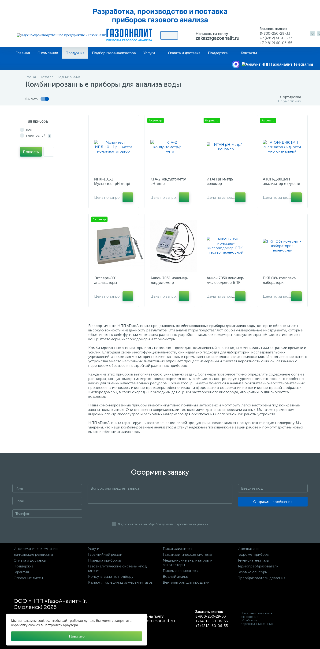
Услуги (149, 53)
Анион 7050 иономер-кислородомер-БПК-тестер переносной (225, 282)
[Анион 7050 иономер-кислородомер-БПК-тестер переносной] (226, 246)
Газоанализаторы (177, 548)
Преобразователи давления (261, 578)
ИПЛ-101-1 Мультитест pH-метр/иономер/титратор (112, 183)
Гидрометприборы (253, 554)
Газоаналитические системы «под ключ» (117, 568)
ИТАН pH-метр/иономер (220, 181)
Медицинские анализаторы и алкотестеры (187, 562)
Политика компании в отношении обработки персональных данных (257, 618)
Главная (22, 53)
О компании (47, 53)
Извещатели (248, 548)
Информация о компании (36, 548)
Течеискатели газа (253, 560)
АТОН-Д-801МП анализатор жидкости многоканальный (281, 183)
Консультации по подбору (110, 576)
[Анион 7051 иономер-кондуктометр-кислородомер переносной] (173, 246)
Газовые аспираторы (180, 570)
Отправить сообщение (273, 501)
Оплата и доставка (184, 53)
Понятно (77, 636)
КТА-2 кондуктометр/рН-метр (168, 181)
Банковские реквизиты (33, 554)
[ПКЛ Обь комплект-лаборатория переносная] (282, 246)
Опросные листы (28, 578)
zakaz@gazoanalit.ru (217, 38)
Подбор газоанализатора (114, 53)
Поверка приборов (104, 560)
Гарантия (21, 572)
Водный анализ (176, 576)
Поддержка (218, 53)
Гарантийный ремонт (106, 554)
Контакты (249, 53)
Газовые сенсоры (253, 572)
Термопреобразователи (258, 566)
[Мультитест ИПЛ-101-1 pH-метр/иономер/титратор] (113, 147)
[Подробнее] (128, 197)
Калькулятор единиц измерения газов (120, 582)
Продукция (75, 53)
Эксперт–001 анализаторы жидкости (105, 282)
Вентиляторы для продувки (186, 582)
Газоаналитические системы (187, 554)
